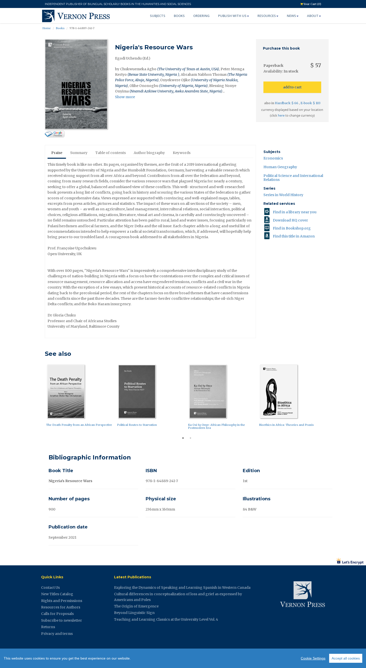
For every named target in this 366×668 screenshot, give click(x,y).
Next (332, 398)
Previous (41, 398)
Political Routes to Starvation (137, 425)
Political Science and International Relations (293, 177)
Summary (78, 152)
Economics (273, 158)
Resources (266, 15)
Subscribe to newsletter (61, 620)
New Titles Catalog (57, 594)
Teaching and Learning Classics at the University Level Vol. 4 (166, 619)
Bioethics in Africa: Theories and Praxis (286, 425)
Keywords (181, 152)
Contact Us (50, 587)
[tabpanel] (80, 396)
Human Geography (280, 167)
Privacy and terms (57, 633)
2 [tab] (190, 438)
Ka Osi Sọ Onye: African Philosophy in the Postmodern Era (216, 426)
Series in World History (283, 195)
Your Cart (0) (312, 4)
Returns (48, 627)
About (312, 15)
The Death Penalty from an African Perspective (79, 425)
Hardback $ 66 (287, 103)
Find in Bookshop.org (292, 228)
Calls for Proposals (57, 613)
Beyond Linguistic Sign (134, 612)
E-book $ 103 (310, 103)
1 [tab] (183, 438)
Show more (125, 97)
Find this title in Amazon (294, 236)
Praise (56, 152)
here (281, 115)
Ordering (201, 15)
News (291, 15)
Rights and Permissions (61, 600)
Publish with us (232, 15)
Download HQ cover (290, 220)
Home (46, 28)
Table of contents (110, 152)
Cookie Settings (313, 658)
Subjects (157, 15)
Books (179, 15)
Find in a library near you (294, 212)
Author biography (149, 152)
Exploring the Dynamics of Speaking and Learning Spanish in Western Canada (182, 587)
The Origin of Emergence (136, 606)
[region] (183, 658)
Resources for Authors (60, 607)
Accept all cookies (346, 658)
